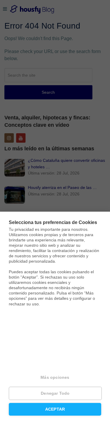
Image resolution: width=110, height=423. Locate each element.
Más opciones (54, 377)
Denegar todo (55, 393)
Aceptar (55, 409)
